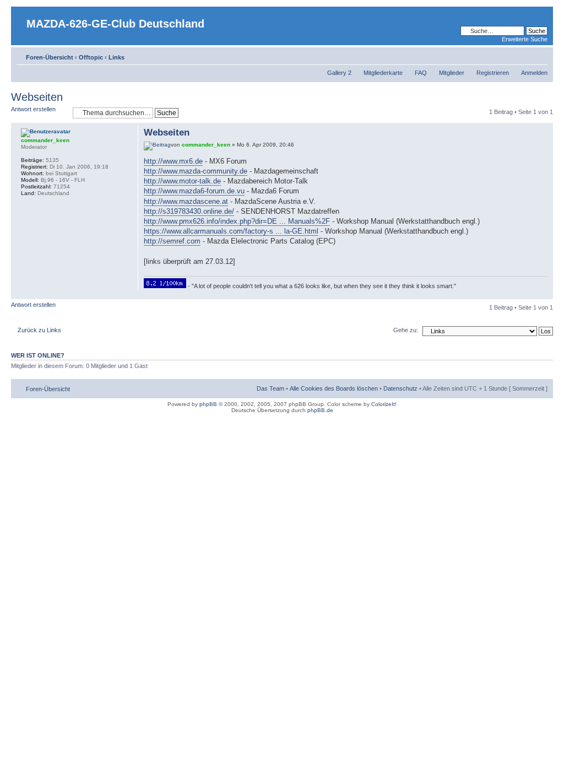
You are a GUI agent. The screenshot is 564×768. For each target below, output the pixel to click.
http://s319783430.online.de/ (189, 211)
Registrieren (492, 72)
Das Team (270, 388)
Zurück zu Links (39, 330)
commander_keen (206, 145)
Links (116, 57)
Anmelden (534, 72)
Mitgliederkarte (383, 72)
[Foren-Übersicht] (20, 15)
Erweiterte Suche (524, 39)
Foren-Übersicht (49, 57)
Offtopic (91, 57)
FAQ (421, 72)
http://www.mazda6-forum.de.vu (194, 191)
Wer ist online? (37, 355)
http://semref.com (172, 241)
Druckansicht (523, 55)
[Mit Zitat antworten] (529, 131)
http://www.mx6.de (173, 161)
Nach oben (544, 293)
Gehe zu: (405, 330)
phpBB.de (320, 410)
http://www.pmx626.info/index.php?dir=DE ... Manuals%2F (237, 221)
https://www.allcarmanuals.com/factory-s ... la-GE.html (231, 231)
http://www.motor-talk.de (182, 181)
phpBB (208, 404)
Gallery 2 (339, 72)
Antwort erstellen (33, 109)
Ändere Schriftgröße (539, 55)
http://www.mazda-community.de (195, 171)
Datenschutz (400, 388)
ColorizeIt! (384, 404)
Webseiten (37, 97)
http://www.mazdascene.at (186, 201)
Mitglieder (451, 72)
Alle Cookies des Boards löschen (334, 388)
